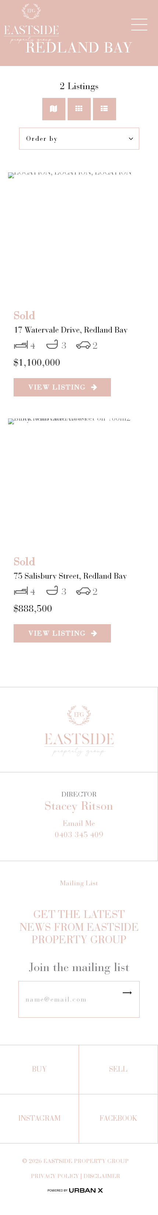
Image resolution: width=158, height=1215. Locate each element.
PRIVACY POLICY (55, 1175)
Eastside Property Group (86, 1160)
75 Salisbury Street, (70, 576)
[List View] (104, 109)
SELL (118, 1069)
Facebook (118, 1118)
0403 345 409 (79, 835)
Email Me (79, 823)
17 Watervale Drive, (71, 330)
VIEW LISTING (59, 387)
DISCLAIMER (101, 1175)
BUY (39, 1069)
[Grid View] (79, 109)
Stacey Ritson (78, 806)
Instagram (39, 1118)
